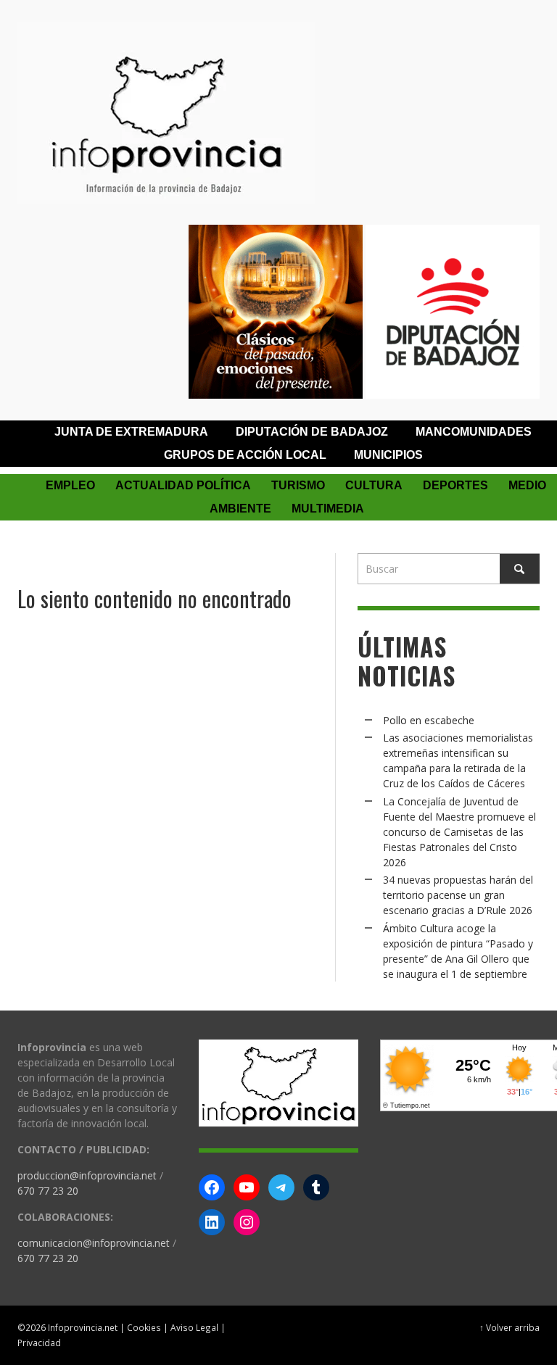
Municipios (388, 455)
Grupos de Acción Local (245, 455)
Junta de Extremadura (131, 432)
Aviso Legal (194, 1327)
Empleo (70, 485)
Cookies (144, 1327)
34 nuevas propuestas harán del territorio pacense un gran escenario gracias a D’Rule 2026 (458, 895)
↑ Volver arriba (509, 1327)
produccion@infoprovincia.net (87, 1175)
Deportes (455, 485)
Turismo (298, 485)
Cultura (374, 485)
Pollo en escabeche (428, 720)
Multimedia (328, 508)
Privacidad (39, 1342)
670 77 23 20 (47, 1191)
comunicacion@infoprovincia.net (93, 1243)
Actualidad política (183, 485)
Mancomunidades (474, 432)
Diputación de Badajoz (312, 432)
